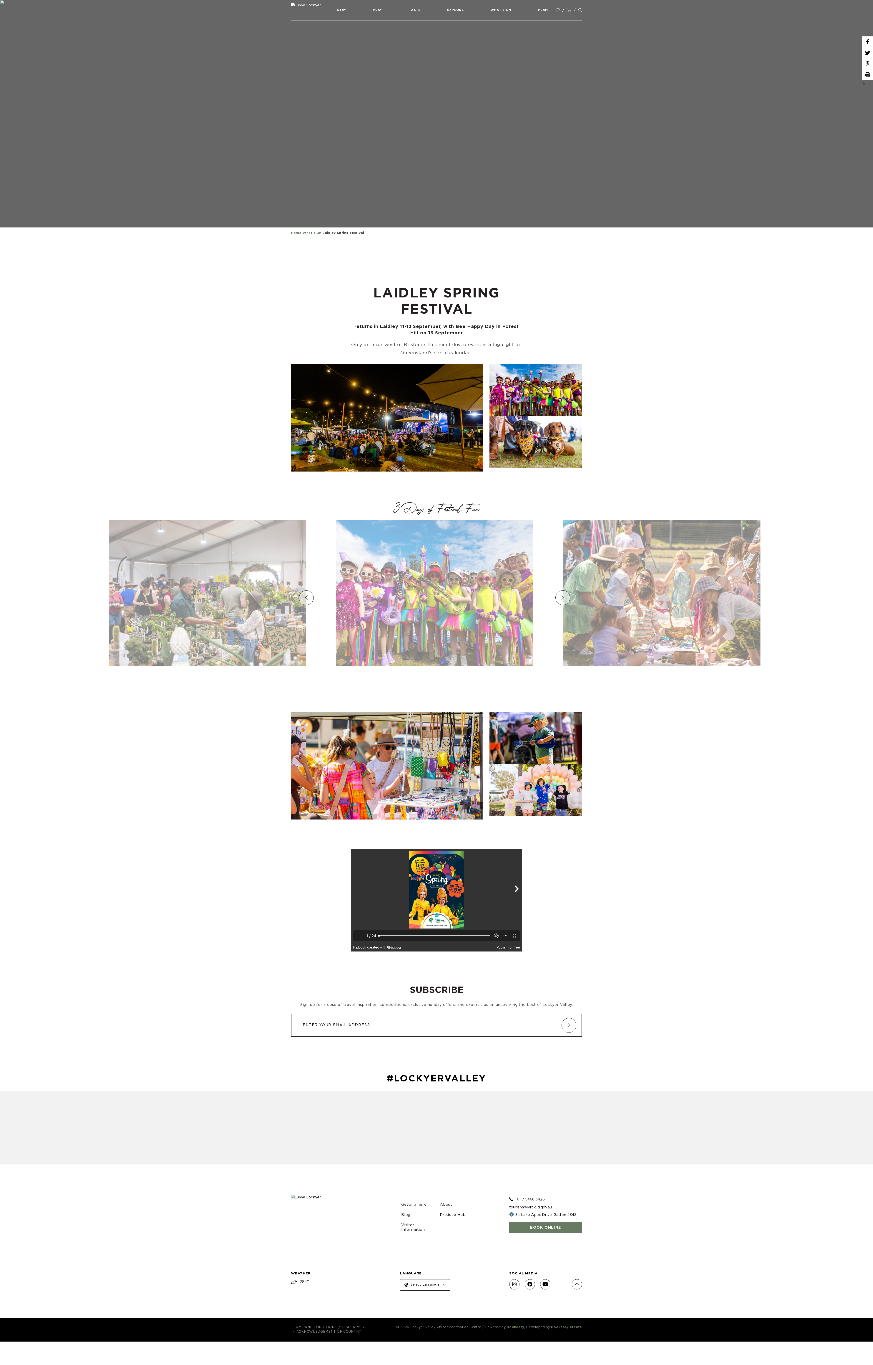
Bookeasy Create (566, 1327)
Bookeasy (515, 1327)
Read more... (733, 666)
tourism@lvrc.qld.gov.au (530, 1207)
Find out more (275, 666)
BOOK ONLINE (545, 1227)
